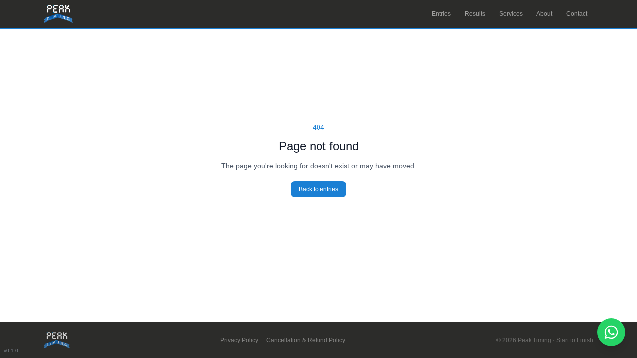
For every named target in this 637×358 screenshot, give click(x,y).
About (544, 13)
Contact (576, 13)
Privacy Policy (239, 340)
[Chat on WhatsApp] (611, 332)
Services (511, 13)
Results (475, 13)
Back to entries (318, 189)
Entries (441, 13)
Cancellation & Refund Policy (305, 340)
